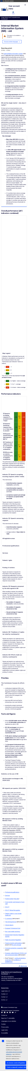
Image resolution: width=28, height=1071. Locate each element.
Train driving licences (10, 922)
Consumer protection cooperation (14, 948)
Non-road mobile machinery (12, 931)
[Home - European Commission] (5, 9)
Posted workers (9, 898)
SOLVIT (7, 907)
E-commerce (8, 918)
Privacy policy (5, 1027)
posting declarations (20, 958)
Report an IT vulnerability (8, 1018)
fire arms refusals (16, 945)
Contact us (4, 1015)
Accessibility (4, 1033)
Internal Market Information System (13, 53)
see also (16, 898)
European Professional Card (12, 928)
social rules (8, 960)
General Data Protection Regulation (14, 935)
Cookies (3, 1024)
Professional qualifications (12, 892)
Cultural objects (9, 925)
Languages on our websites (8, 1021)
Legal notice (4, 1030)
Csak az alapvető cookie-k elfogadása (16, 1067)
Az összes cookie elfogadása (16, 1063)
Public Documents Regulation (13, 940)
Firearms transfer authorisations (13, 943)
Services (7, 895)
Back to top (24, 966)
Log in (13, 13)
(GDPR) (7, 936)
